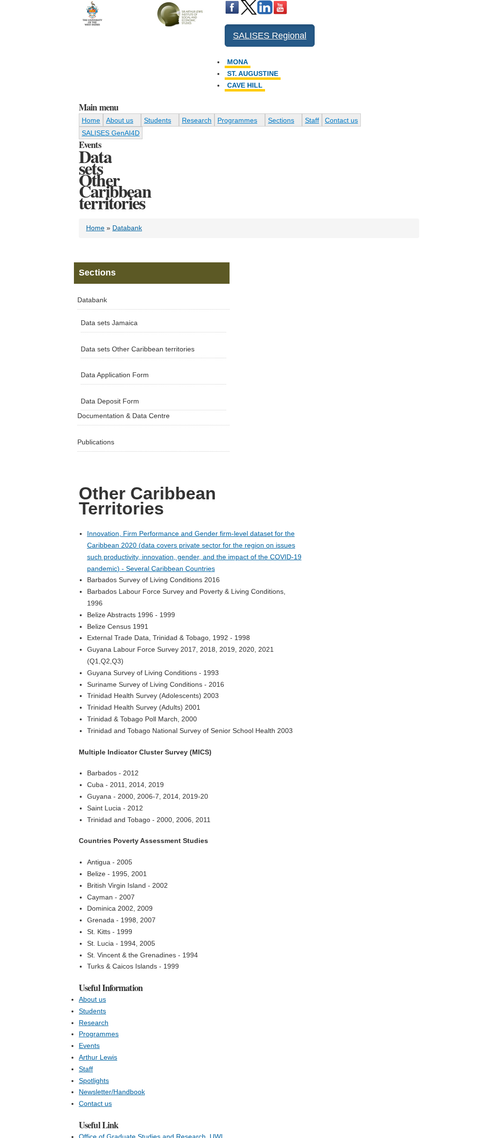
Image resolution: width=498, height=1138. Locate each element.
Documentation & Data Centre (123, 416)
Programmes (237, 120)
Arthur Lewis (98, 1057)
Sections (281, 120)
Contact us (341, 120)
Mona (237, 62)
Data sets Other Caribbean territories (138, 349)
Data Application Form (115, 375)
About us (119, 120)
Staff (312, 120)
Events (89, 1045)
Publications (95, 442)
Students (157, 120)
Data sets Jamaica (109, 323)
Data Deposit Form (110, 401)
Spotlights (94, 1080)
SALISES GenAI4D (111, 133)
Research (197, 120)
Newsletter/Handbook (112, 1092)
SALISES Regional (269, 35)
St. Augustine (252, 73)
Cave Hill (245, 85)
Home (91, 120)
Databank (127, 228)
